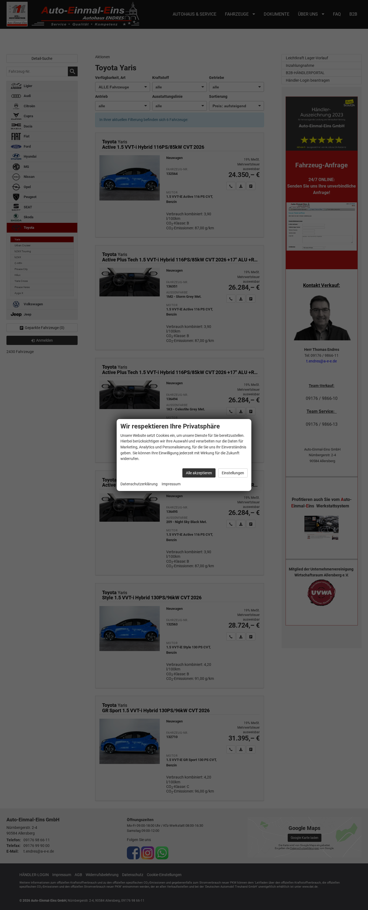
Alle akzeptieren (199, 473)
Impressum (171, 484)
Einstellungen (233, 473)
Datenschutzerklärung (139, 484)
